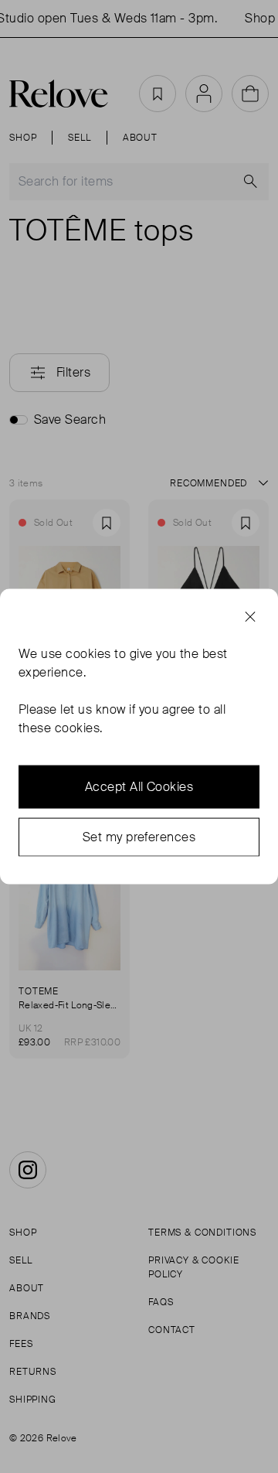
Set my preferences (139, 836)
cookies (88, 653)
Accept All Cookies (139, 786)
